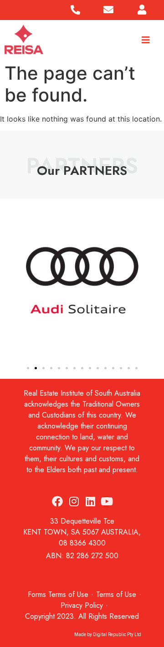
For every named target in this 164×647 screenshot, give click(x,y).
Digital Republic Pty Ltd (117, 634)
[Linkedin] (90, 501)
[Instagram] (73, 501)
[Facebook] (57, 501)
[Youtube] (106, 501)
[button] (9, 281)
